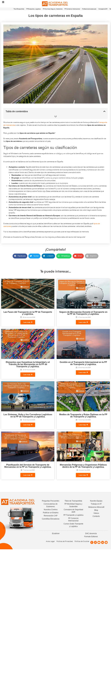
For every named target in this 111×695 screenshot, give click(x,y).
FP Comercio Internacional (72, 9)
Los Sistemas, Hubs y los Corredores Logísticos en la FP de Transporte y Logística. (27, 415)
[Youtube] (98, 542)
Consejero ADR (102, 9)
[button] (104, 111)
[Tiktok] (95, 542)
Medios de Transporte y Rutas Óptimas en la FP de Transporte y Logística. (83, 415)
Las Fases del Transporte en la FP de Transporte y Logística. (27, 313)
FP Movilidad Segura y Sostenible (52, 9)
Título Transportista (19, 9)
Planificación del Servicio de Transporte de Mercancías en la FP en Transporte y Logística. (27, 466)
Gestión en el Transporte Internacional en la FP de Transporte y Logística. (83, 363)
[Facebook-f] (91, 542)
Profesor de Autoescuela (89, 9)
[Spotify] (106, 542)
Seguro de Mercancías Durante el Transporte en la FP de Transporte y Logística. (83, 313)
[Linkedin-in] (102, 542)
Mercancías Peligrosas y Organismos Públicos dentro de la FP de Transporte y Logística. (83, 466)
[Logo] (55, 4)
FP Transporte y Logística (33, 9)
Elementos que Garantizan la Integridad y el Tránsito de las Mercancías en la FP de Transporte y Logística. (28, 364)
